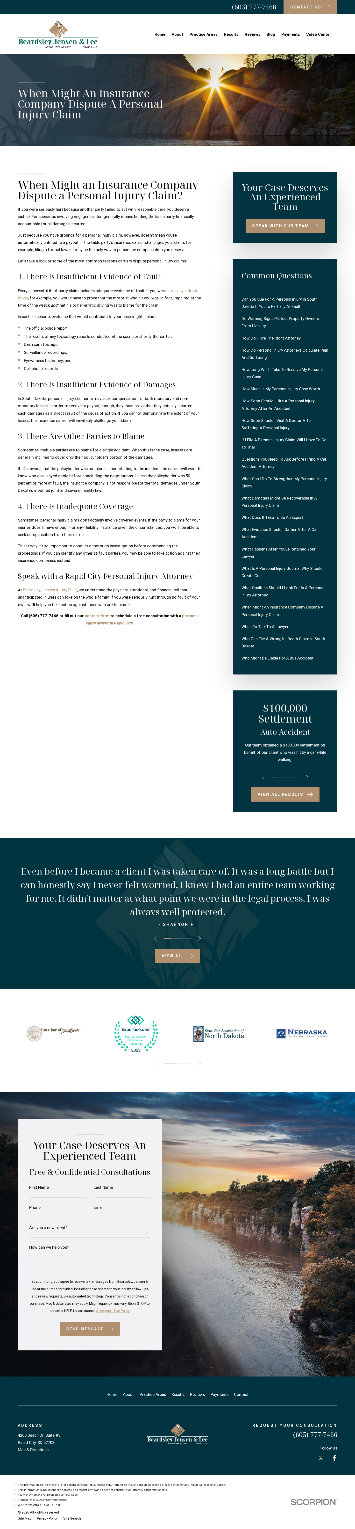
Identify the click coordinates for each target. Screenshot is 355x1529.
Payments (219, 1394)
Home (111, 1394)
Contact (241, 1394)
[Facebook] (334, 1458)
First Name (39, 1187)
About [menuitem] (177, 34)
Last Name (103, 1187)
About (128, 1394)
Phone (35, 1207)
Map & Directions (33, 1449)
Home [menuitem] (160, 34)
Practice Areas (153, 1394)
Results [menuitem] (231, 34)
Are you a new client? (48, 1228)
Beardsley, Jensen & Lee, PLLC (50, 589)
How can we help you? (49, 1247)
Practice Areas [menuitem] (204, 34)
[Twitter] (321, 1458)
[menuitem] (285, 302)
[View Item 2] (174, 938)
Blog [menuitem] (271, 34)
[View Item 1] (167, 938)
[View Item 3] (181, 938)
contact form (97, 615)
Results (178, 1394)
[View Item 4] (187, 938)
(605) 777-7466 (254, 6)
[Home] (58, 34)
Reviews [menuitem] (252, 34)
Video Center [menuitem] (318, 34)
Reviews (197, 1394)
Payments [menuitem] (290, 34)
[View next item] (307, 777)
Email (99, 1207)
